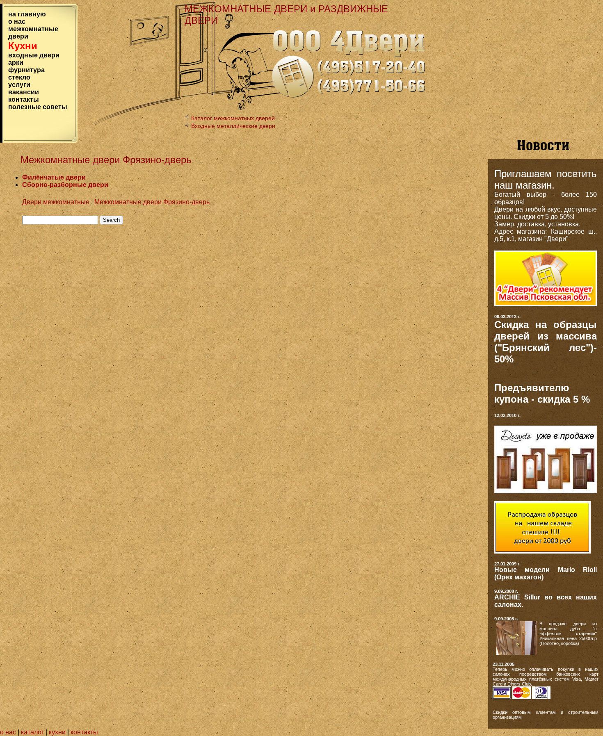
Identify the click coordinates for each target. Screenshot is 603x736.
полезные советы (37, 106)
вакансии (23, 92)
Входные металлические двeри (233, 126)
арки (15, 62)
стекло (19, 77)
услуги (19, 84)
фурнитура (26, 69)
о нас (16, 21)
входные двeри (33, 55)
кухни (57, 732)
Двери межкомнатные (55, 201)
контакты (23, 99)
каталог (33, 732)
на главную (27, 14)
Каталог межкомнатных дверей (233, 118)
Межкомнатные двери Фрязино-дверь (152, 201)
